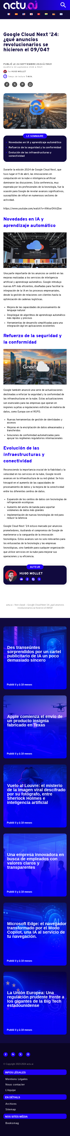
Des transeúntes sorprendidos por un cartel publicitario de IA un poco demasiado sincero (34, 653)
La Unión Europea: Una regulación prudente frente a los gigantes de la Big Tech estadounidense (35, 999)
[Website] (28, 1054)
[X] (14, 85)
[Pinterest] (22, 85)
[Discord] (21, 579)
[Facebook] (6, 85)
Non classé (20, 604)
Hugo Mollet (19, 71)
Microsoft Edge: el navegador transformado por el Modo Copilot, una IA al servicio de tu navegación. (36, 930)
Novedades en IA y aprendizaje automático (35, 142)
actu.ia (9, 604)
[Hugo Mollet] (5, 71)
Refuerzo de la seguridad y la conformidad (35, 147)
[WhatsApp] (30, 85)
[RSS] (13, 1054)
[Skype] (33, 579)
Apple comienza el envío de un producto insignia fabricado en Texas (35, 720)
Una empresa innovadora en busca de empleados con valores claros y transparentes (35, 861)
